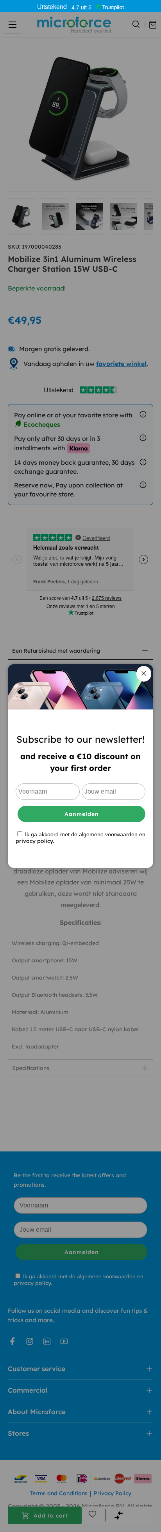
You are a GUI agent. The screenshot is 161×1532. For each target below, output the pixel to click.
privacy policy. (35, 840)
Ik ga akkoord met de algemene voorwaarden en (80, 837)
